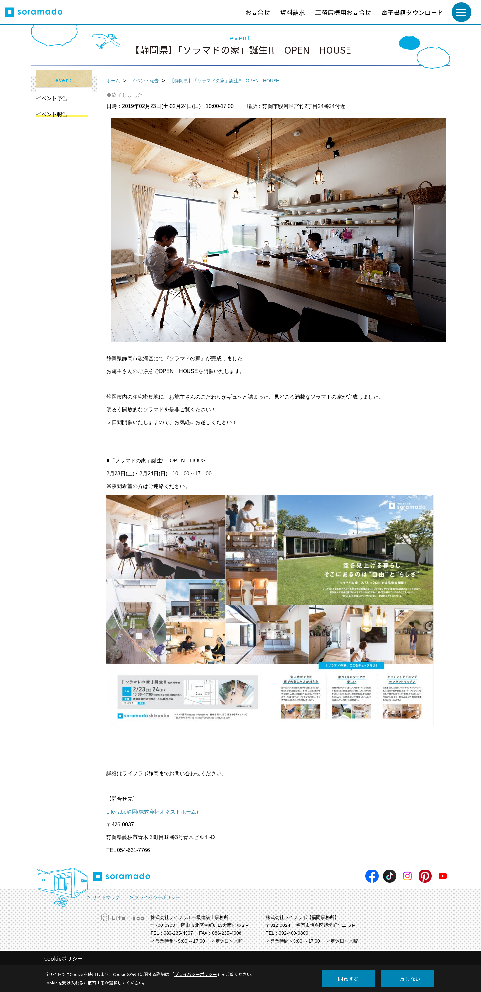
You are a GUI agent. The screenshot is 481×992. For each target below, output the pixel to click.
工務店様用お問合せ (343, 12)
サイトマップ (106, 897)
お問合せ (257, 12)
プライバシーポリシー (157, 897)
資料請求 (292, 12)
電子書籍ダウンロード (412, 12)
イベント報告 (51, 114)
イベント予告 (51, 98)
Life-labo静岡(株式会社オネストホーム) (152, 811)
